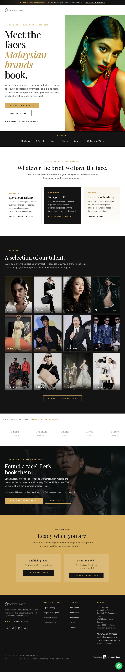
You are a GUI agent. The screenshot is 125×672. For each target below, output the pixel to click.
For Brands (74, 613)
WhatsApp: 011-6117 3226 (107, 634)
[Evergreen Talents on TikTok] (13, 628)
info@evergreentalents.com (108, 640)
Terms (58, 659)
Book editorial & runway (61, 217)
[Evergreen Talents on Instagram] (7, 628)
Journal (73, 628)
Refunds (65, 659)
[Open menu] (117, 10)
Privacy (52, 659)
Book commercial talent (22, 217)
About (72, 623)
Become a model (96, 217)
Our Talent (74, 608)
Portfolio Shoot (50, 623)
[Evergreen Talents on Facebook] (19, 628)
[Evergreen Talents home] (15, 10)
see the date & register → (95, 3)
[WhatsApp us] (118, 665)
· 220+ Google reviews (17, 621)
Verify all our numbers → (107, 637)
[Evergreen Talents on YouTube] (25, 628)
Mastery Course (50, 618)
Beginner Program (51, 613)
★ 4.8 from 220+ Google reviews (21, 122)
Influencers (74, 618)
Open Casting (49, 608)
